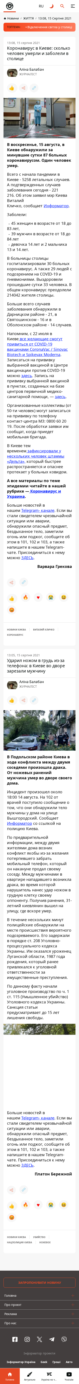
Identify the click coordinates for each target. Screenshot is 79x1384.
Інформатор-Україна (21, 1362)
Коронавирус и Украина (34, 493)
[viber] (64, 1339)
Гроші (56, 1362)
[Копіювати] (34, 88)
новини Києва (16, 629)
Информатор (56, 205)
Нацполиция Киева (19, 1242)
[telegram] (51, 1339)
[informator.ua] (10, 6)
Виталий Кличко (43, 629)
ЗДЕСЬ (27, 557)
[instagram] (27, 1339)
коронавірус (15, 634)
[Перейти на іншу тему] (51, 6)
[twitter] (39, 1339)
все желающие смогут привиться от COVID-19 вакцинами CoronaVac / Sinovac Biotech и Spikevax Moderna (37, 346)
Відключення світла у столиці (49, 27)
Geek (44, 1362)
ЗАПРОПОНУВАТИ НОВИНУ (39, 1282)
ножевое (45, 1242)
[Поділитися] (23, 88)
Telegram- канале (37, 510)
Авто (69, 1362)
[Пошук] (62, 6)
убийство (39, 1237)
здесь (26, 375)
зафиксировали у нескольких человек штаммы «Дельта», (35, 456)
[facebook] (15, 1339)
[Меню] (72, 6)
